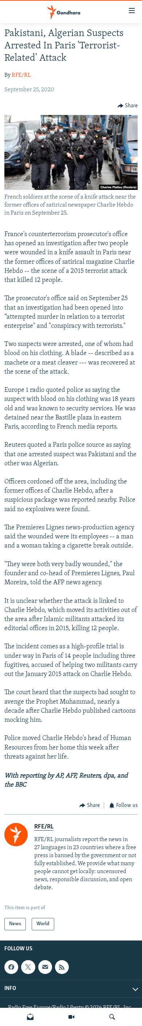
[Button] (128, 106)
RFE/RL (21, 75)
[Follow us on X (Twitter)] (28, 967)
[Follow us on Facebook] (11, 967)
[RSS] (62, 967)
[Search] (112, 1017)
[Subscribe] (45, 967)
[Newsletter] (30, 1017)
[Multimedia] (71, 1017)
